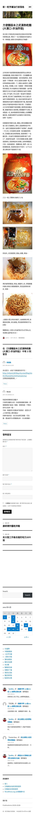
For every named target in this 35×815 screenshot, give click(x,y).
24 (13, 629)
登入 (6, 784)
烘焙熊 (9, 362)
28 (30, 629)
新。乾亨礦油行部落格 (13, 7)
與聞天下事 (8, 670)
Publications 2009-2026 (11, 805)
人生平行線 (8, 654)
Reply (5, 383)
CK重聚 (7, 649)
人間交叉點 (8, 657)
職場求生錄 (8, 667)
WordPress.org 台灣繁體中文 (15, 792)
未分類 (7, 665)
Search (5, 591)
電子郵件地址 (7, 484)
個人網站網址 (7, 493)
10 (13, 621)
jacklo (7, 338)
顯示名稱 (6, 475)
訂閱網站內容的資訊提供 (13, 786)
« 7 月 (9, 637)
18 (17, 625)
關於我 (5, 801)
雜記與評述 (8, 675)
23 (9, 629)
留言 (5, 446)
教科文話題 (8, 662)
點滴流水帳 (8, 678)
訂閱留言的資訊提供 (11, 789)
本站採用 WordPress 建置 (24, 811)
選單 (30, 7)
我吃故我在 (22, 338)
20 (26, 625)
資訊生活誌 (8, 673)
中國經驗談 (8, 651)
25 (17, 629)
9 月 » (26, 637)
